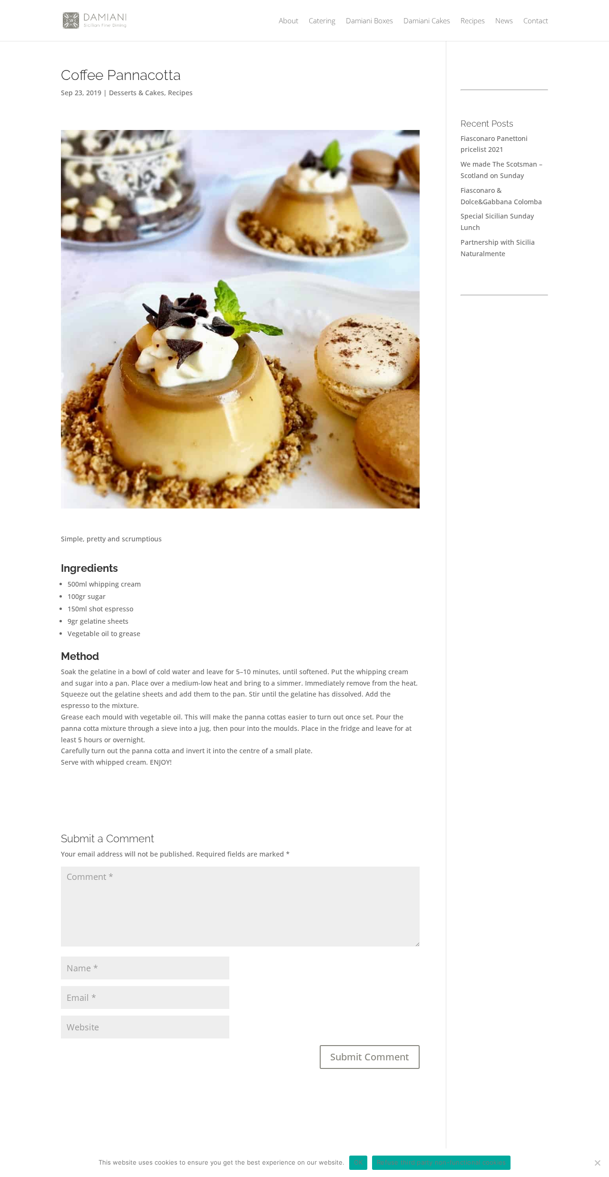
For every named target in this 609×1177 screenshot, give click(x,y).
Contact (535, 21)
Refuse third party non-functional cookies (441, 1162)
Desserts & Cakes (136, 92)
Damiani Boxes (369, 21)
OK (358, 1162)
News (504, 21)
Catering (322, 21)
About (288, 21)
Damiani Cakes (426, 21)
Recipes (473, 21)
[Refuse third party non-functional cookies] (597, 1162)
